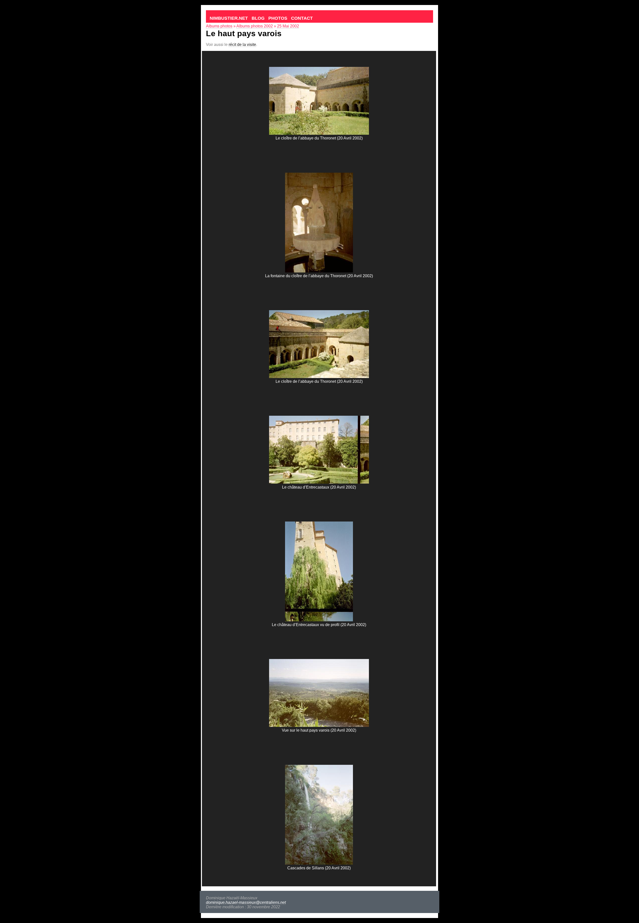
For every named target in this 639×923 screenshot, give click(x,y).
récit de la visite (242, 44)
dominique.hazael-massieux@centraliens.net (246, 902)
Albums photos (219, 26)
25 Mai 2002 (288, 26)
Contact (302, 18)
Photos (277, 18)
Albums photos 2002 (254, 26)
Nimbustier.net (229, 18)
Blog (258, 18)
